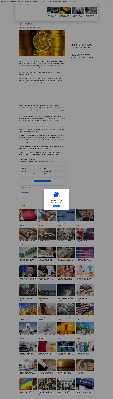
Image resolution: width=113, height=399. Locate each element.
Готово (56, 206)
